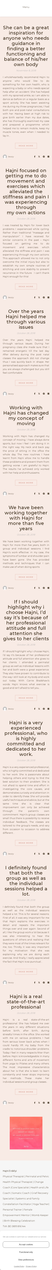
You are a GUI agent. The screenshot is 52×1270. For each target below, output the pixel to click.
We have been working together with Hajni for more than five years (26, 518)
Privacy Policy (31, 1266)
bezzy (11, 156)
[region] (26, 1133)
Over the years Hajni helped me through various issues (26, 319)
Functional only (26, 1252)
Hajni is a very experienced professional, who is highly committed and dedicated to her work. (26, 738)
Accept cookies (26, 1244)
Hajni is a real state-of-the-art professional (26, 1002)
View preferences (26, 1260)
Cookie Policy (19, 1266)
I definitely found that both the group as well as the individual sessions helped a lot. (26, 881)
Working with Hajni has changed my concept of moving (26, 415)
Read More (26, 146)
